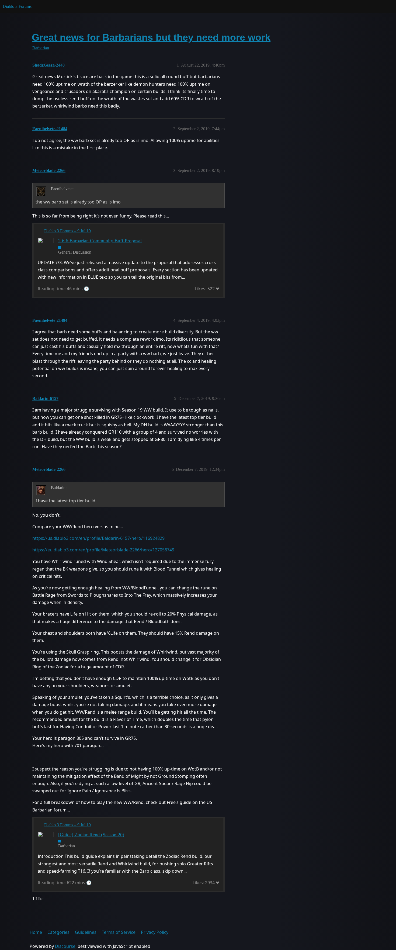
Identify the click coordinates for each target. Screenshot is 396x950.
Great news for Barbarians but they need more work (151, 37)
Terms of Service (119, 932)
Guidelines (85, 932)
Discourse (65, 946)
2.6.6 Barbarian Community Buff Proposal (100, 240)
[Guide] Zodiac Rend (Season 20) (91, 834)
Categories (58, 932)
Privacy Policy (154, 932)
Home (36, 932)
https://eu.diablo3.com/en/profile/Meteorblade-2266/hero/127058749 (103, 550)
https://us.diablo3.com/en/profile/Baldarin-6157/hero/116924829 (98, 538)
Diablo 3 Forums (17, 6)
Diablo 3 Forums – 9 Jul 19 (67, 231)
